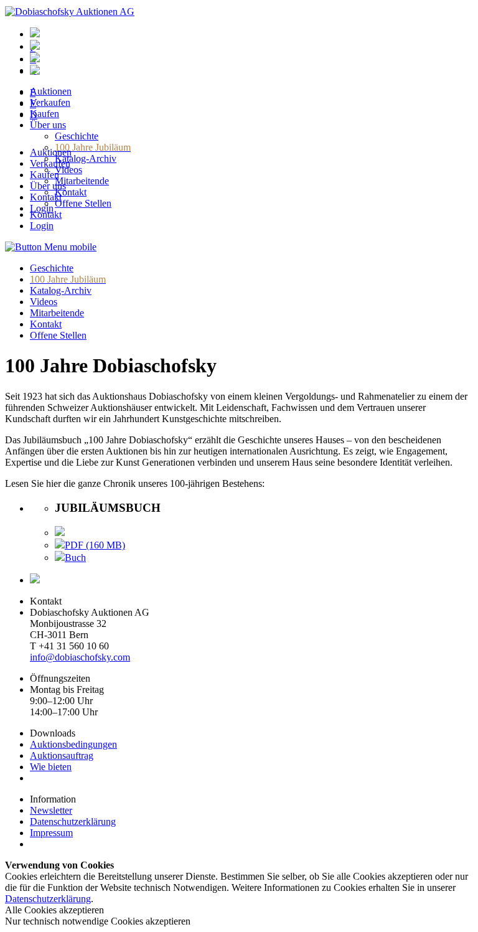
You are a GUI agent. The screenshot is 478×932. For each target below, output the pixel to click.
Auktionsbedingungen (73, 744)
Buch (75, 557)
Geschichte (51, 268)
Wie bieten (51, 766)
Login (42, 208)
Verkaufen (50, 163)
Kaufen (44, 174)
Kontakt (46, 197)
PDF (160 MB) (95, 545)
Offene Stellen (58, 335)
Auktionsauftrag (61, 755)
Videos (43, 301)
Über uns (48, 186)
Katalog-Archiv (60, 290)
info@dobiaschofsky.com (80, 657)
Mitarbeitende (57, 313)
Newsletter (51, 810)
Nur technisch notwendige (97, 921)
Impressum (51, 832)
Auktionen (51, 152)
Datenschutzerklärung (73, 821)
